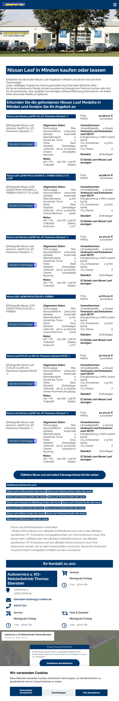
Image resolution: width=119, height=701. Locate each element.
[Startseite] (13, 4)
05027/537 (20, 605)
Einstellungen (59, 692)
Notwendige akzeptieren (26, 691)
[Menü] (114, 5)
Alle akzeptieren (91, 692)
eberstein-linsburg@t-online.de (33, 599)
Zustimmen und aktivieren (60, 663)
